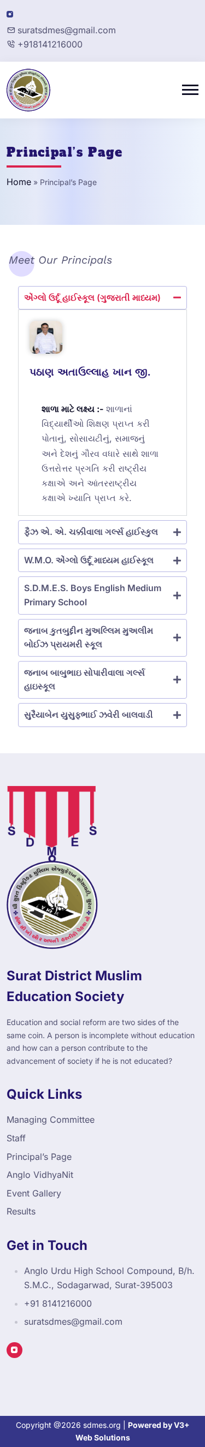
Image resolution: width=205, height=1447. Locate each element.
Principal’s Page (39, 1156)
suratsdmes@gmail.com (66, 30)
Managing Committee (51, 1119)
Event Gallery (34, 1193)
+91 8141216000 (58, 1303)
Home (19, 181)
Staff (16, 1138)
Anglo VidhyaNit (40, 1174)
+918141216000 (50, 44)
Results (21, 1211)
